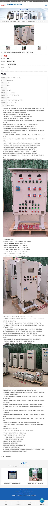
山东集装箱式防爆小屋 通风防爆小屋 (30, 483)
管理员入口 (29, 495)
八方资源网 (19, 495)
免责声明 (24, 495)
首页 (7, 21)
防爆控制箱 (16, 21)
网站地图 (34, 495)
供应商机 (11, 21)
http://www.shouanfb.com (6, 456)
